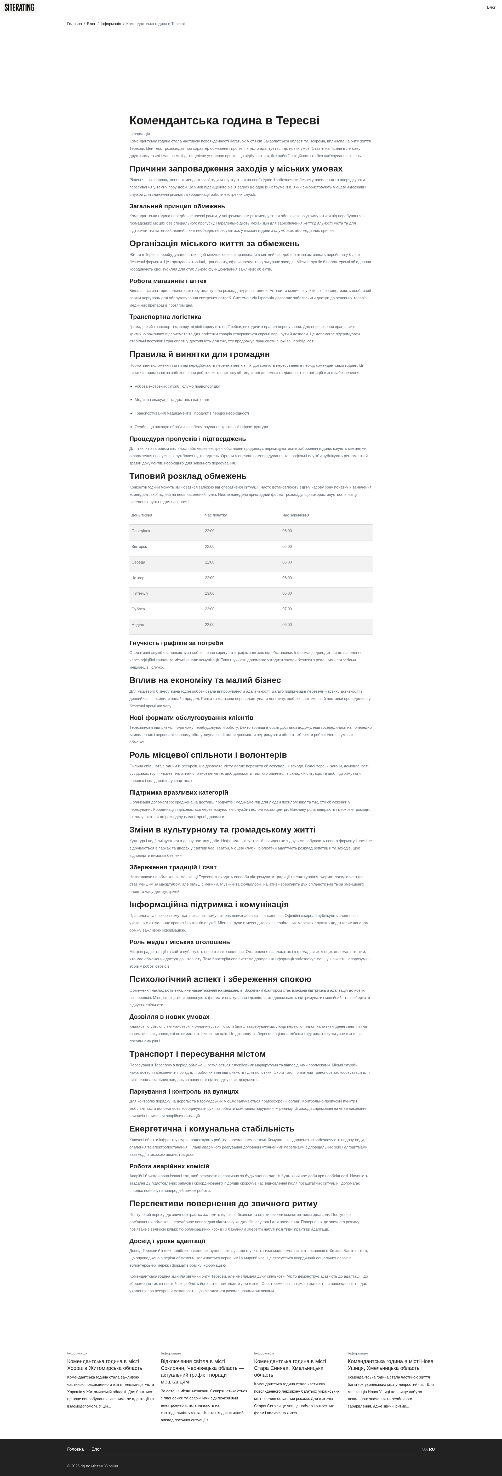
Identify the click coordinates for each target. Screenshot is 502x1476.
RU (432, 1449)
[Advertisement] (251, 68)
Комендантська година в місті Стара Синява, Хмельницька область (290, 1368)
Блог (96, 1449)
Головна (75, 1449)
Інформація (139, 133)
